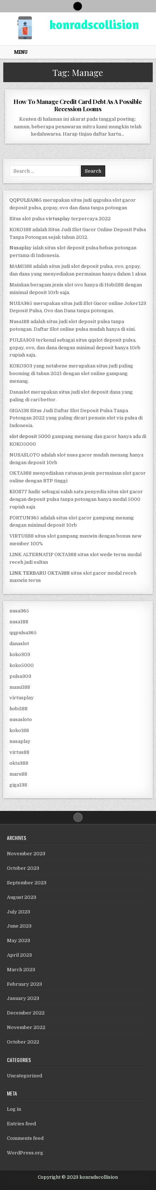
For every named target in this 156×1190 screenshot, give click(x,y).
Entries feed (21, 1123)
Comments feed (25, 1138)
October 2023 (23, 868)
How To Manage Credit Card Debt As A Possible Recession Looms (77, 105)
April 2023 (19, 955)
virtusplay (58, 218)
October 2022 (23, 1042)
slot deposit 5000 (30, 436)
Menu (21, 52)
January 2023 (23, 998)
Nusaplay (20, 247)
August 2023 (21, 897)
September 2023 (26, 882)
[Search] (77, 6)
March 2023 (21, 969)
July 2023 (18, 911)
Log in (14, 1109)
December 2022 (26, 1013)
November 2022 (26, 1027)
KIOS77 (18, 491)
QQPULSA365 (25, 200)
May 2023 (18, 940)
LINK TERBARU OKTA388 (39, 573)
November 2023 (26, 853)
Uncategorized (24, 1075)
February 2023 (24, 984)
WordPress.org (25, 1152)
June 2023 (19, 926)
